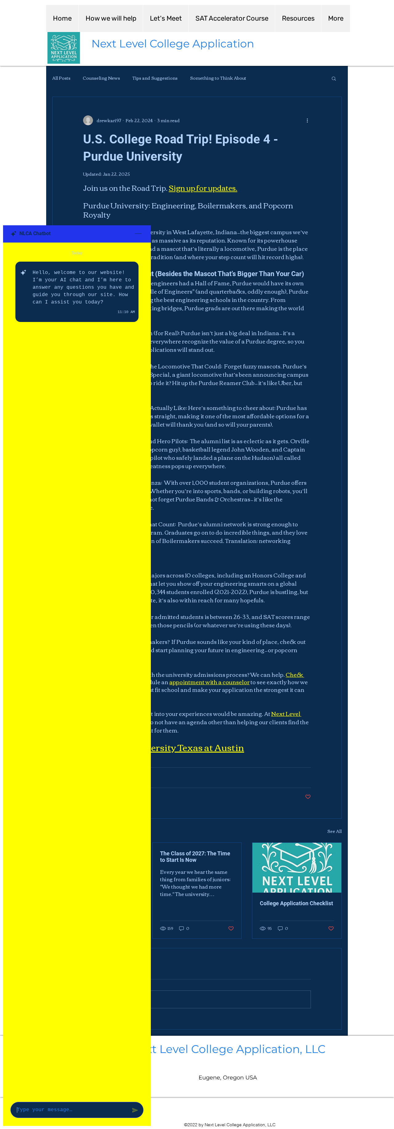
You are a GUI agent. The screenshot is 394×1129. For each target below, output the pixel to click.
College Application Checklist (296, 903)
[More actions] (307, 120)
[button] (334, 78)
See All (334, 831)
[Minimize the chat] (138, 234)
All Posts (61, 78)
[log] (77, 670)
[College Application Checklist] (296, 868)
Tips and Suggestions (155, 78)
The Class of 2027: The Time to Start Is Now (195, 856)
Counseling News (101, 78)
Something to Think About (218, 78)
